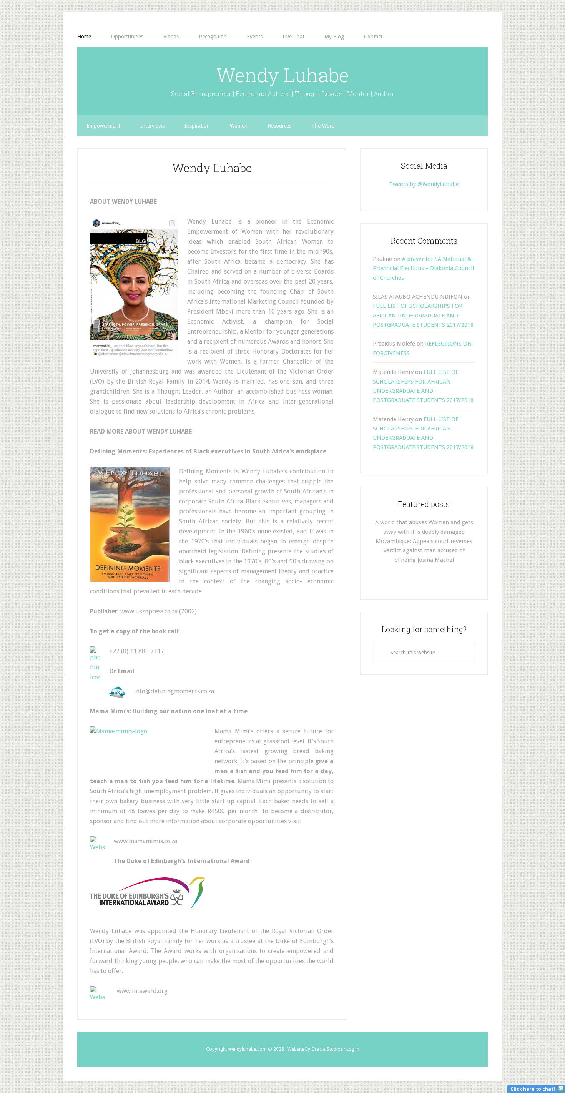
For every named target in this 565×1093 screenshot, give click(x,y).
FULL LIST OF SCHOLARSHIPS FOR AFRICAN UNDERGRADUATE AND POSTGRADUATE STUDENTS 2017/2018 (423, 315)
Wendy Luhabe (282, 75)
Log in (352, 1049)
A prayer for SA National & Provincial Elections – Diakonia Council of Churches (423, 268)
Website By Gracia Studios (315, 1049)
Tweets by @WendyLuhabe (424, 184)
